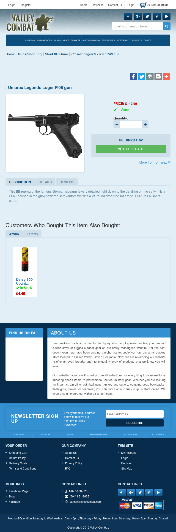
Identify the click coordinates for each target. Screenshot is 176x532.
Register (26, 5)
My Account (128, 452)
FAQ (67, 468)
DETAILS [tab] (45, 182)
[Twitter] (142, 77)
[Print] (150, 77)
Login (11, 5)
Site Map (126, 468)
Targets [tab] (32, 234)
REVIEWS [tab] (67, 182)
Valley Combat (31, 23)
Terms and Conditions (22, 468)
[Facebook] (133, 77)
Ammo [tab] (14, 234)
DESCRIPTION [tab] (20, 182)
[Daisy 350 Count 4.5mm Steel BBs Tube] (25, 257)
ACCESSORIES (130, 434)
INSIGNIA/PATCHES (98, 434)
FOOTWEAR (19, 434)
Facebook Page (19, 491)
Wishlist (98, 5)
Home (84, 5)
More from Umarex (153, 162)
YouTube (14, 501)
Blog (12, 496)
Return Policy (17, 458)
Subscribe (134, 423)
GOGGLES (45, 434)
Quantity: (120, 118)
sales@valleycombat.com (86, 501)
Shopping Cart (18, 452)
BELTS (70, 434)
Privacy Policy (73, 463)
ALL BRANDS (158, 434)
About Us (71, 452)
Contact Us (115, 5)
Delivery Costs (18, 463)
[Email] (158, 77)
